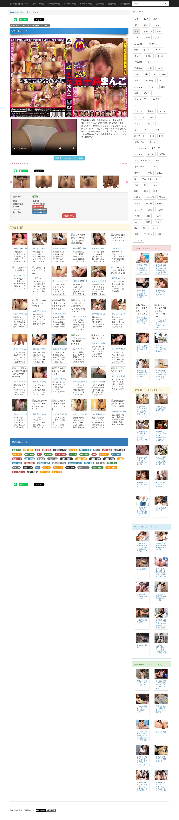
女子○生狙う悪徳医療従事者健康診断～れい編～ (142, 373)
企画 (159, 31)
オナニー (161, 55)
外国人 (149, 55)
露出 (158, 129)
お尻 (146, 19)
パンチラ (150, 80)
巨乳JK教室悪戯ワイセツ (161, 509)
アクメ (156, 25)
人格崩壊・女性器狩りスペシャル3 (142, 596)
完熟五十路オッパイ (21, 248)
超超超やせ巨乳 (142, 646)
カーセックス (140, 148)
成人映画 (150, 197)
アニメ (153, 166)
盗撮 (150, 68)
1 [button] (62, 190)
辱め (155, 19)
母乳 (150, 172)
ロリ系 (137, 55)
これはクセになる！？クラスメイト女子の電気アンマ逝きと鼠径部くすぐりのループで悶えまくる (161, 626)
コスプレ (152, 86)
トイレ (153, 141)
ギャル (158, 49)
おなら (151, 154)
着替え (151, 111)
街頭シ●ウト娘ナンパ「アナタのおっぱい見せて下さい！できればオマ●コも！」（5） (161, 788)
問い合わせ (125, 3)
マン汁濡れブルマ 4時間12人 (24, 275)
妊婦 (152, 135)
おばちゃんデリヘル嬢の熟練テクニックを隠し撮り (142, 320)
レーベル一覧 (86, 3)
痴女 (157, 37)
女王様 (162, 154)
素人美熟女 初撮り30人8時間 (142, 484)
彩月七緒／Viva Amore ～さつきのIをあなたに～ (161, 348)
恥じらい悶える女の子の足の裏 (124, 313)
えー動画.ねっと (19, 3)
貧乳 (136, 25)
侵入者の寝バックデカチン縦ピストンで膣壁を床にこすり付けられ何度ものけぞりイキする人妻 (142, 438)
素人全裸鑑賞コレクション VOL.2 (105, 414)
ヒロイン (152, 105)
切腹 (150, 209)
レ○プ (159, 68)
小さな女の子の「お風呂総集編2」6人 (161, 408)
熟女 (22, 12)
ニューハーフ (140, 98)
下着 (146, 74)
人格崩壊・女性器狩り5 (142, 620)
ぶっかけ (138, 43)
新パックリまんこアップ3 (121, 376)
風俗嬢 (151, 123)
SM (154, 74)
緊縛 (136, 74)
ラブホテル (139, 141)
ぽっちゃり (139, 135)
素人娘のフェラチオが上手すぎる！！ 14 (161, 293)
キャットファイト (142, 129)
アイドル (138, 123)
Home (15, 12)
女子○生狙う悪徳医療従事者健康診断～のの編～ (161, 546)
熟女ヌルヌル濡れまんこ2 (102, 343)
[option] (24, 182)
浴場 (136, 184)
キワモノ (138, 209)
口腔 (148, 215)
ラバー (137, 221)
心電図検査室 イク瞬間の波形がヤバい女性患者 (161, 709)
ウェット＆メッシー (151, 178)
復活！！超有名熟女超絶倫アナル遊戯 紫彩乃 (142, 348)
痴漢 (152, 117)
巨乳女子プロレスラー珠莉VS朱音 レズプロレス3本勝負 (161, 684)
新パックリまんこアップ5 (23, 349)
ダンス (146, 49)
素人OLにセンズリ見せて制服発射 (161, 484)
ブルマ (158, 215)
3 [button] (71, 190)
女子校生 (152, 62)
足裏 (163, 86)
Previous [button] (11, 181)
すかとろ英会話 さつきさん (161, 732)
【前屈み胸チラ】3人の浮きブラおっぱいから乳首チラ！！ (142, 511)
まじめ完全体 (142, 569)
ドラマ (137, 80)
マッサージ (153, 43)
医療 (155, 191)
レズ (136, 37)
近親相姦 (138, 62)
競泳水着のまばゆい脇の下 (63, 349)
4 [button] (75, 190)
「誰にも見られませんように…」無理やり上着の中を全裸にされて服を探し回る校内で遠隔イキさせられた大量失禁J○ (142, 550)
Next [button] (127, 181)
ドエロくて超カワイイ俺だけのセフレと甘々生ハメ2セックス (142, 460)
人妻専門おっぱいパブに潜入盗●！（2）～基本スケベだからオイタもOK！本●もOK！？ (161, 437)
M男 (136, 49)
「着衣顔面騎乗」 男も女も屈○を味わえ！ (142, 709)
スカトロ (138, 105)
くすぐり (138, 111)
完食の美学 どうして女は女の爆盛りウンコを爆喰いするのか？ (142, 294)
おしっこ (138, 86)
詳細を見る (69, 215)
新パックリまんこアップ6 (62, 281)
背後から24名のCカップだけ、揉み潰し (142, 683)
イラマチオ (139, 166)
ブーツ (162, 111)
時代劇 (149, 203)
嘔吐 (136, 191)
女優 (136, 19)
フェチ (147, 37)
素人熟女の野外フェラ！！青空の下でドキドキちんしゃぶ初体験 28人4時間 (142, 761)
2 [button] (67, 190)
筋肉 (146, 191)
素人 (146, 25)
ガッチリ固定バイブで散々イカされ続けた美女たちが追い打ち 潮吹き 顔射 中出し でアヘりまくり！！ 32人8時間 (161, 464)
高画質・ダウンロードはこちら (69, 158)
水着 (161, 135)
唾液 (158, 160)
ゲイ (161, 80)
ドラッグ (156, 148)
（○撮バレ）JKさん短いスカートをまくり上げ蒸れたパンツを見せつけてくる (161, 649)
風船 (136, 92)
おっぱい (148, 31)
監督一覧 (112, 3)
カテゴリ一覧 (38, 3)
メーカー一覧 (54, 3)
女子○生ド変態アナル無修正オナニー (161, 759)
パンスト (156, 98)
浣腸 (164, 74)
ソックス (138, 154)
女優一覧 (100, 3)
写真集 (162, 197)
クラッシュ (139, 117)
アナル (147, 92)
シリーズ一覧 (70, 3)
